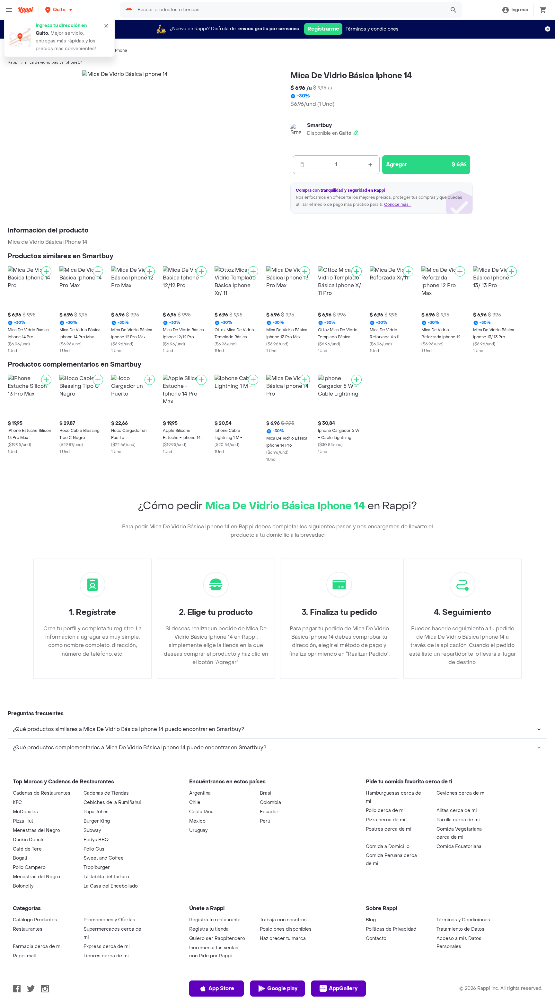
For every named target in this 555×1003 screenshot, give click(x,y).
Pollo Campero (29, 867)
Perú (265, 821)
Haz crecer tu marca (283, 938)
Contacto (376, 938)
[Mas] (370, 164)
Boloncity (23, 886)
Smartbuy (319, 125)
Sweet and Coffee (104, 858)
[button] (59, 10)
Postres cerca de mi (388, 829)
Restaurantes (27, 929)
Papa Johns (96, 812)
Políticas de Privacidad (391, 929)
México (197, 821)
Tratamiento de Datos (460, 929)
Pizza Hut (23, 821)
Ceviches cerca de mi (461, 793)
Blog (371, 920)
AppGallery (343, 988)
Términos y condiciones (372, 29)
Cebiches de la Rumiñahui (112, 802)
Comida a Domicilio (388, 846)
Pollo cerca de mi (385, 810)
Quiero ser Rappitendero (217, 938)
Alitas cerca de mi (456, 810)
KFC (17, 802)
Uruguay (198, 830)
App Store (221, 988)
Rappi (13, 62)
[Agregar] (46, 271)
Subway (92, 830)
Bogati (20, 858)
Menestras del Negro (36, 830)
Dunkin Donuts (29, 840)
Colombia (270, 802)
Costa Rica (201, 812)
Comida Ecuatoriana (458, 846)
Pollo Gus (94, 849)
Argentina (200, 793)
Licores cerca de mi (106, 956)
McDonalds (25, 812)
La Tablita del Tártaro (106, 877)
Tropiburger (97, 867)
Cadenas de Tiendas (106, 793)
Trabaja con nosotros (283, 920)
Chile (194, 802)
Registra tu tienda (209, 929)
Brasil (266, 793)
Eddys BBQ (96, 840)
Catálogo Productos (35, 920)
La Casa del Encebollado (111, 886)
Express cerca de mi (107, 947)
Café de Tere (27, 849)
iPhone (120, 50)
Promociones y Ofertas (109, 920)
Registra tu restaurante (215, 920)
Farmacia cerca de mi (37, 947)
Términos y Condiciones (463, 920)
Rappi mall (24, 956)
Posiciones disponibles (286, 929)
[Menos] (302, 164)
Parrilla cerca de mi (458, 820)
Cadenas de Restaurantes (41, 793)
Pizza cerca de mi (385, 820)
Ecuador (269, 812)
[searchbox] (289, 10)
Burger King (97, 821)
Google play (282, 988)
